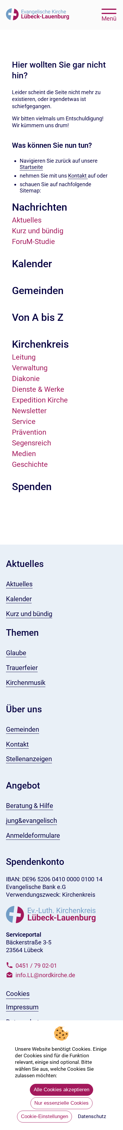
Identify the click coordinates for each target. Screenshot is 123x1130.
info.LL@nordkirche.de (45, 975)
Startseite (31, 167)
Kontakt (78, 175)
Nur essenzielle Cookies (61, 1103)
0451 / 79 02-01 (36, 965)
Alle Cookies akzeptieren (61, 1089)
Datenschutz (92, 1116)
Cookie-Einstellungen (44, 1116)
